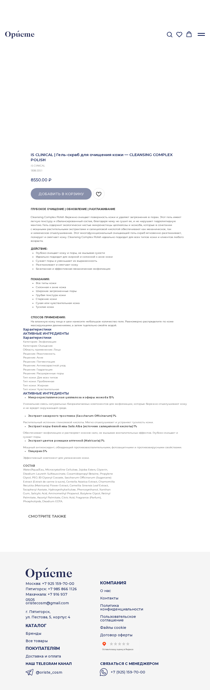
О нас (105, 590)
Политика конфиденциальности (121, 607)
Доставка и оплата (43, 656)
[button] (169, 34)
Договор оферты (116, 635)
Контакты (109, 598)
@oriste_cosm (49, 672)
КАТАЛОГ (36, 625)
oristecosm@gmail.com (47, 603)
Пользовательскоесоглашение (118, 618)
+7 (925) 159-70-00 (128, 672)
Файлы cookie (113, 627)
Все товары (37, 641)
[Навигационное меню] (201, 34)
